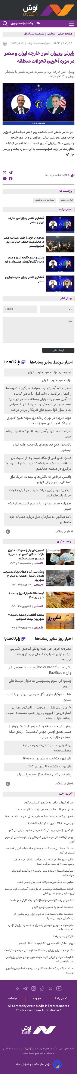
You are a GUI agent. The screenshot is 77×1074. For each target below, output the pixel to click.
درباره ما (37, 999)
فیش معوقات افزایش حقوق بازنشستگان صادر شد (44, 810)
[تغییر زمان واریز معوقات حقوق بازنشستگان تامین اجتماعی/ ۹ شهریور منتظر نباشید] (60, 557)
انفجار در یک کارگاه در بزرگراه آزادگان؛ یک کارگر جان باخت (41, 900)
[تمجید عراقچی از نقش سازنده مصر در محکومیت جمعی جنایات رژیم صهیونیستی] (60, 244)
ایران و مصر (67, 200)
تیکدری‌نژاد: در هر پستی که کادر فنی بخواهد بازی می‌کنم (41, 831)
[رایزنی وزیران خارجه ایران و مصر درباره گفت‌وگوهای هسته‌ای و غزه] (60, 264)
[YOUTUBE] (59, 988)
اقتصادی (38, 563)
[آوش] (38, 10)
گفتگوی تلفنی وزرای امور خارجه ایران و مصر (26, 220)
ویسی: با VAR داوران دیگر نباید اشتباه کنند (48, 824)
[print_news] (5, 43)
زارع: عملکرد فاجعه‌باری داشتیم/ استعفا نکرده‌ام (46, 944)
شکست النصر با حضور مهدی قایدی (52, 907)
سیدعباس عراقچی (45, 200)
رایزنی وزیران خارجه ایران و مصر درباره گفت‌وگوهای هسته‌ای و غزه (24, 260)
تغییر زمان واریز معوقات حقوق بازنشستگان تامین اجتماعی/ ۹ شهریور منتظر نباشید (26, 555)
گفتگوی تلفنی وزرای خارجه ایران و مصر (24, 280)
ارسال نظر (58, 350)
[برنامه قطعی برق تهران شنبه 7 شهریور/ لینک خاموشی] (60, 621)
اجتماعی (38, 585)
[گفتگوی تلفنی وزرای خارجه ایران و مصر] (60, 284)
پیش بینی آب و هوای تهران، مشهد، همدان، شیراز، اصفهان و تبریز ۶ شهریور (23, 576)
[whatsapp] (5, 178)
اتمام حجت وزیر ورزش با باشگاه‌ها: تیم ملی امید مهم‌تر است (38, 951)
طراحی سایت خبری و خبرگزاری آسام (33, 1064)
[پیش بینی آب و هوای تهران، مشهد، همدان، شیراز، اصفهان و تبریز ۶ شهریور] (60, 578)
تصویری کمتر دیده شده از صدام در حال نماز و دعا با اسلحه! (39, 817)
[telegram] (11, 172)
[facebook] (11, 178)
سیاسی (51, 34)
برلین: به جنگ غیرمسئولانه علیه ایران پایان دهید (45, 882)
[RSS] (17, 988)
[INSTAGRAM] (33, 988)
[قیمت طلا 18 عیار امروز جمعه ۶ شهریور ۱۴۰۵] (60, 600)
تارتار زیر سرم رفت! (63, 937)
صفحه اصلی (65, 34)
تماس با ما (62, 999)
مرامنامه (13, 999)
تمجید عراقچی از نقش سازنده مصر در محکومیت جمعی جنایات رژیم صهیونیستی (23, 242)
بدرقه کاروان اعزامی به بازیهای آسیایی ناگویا (48, 803)
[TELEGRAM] (25, 988)
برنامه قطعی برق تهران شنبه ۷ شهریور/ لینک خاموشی (26, 617)
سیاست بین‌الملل (34, 34)
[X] (50, 988)
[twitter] (5, 172)
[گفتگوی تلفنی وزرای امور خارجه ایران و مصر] (60, 224)
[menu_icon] (71, 23)
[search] (5, 24)
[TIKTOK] (42, 988)
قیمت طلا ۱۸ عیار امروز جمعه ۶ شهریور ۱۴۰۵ (26, 596)
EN (38, 24)
